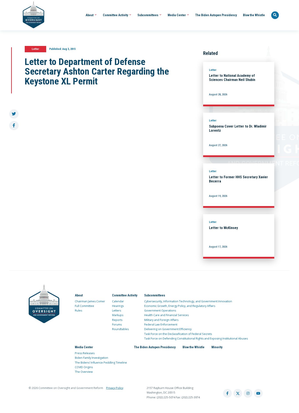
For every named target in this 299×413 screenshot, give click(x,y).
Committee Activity (116, 15)
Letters (116, 310)
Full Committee (84, 306)
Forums (117, 324)
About (90, 15)
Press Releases (85, 353)
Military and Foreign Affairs (161, 320)
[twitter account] (237, 393)
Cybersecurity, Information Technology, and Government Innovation (188, 301)
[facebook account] (227, 393)
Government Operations (160, 310)
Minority (216, 347)
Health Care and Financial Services (166, 315)
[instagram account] (248, 393)
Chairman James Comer (90, 301)
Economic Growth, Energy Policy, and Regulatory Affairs (179, 306)
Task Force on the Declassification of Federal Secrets (178, 334)
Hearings (118, 306)
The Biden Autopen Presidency (216, 15)
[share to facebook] (14, 125)
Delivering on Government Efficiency (168, 329)
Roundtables (120, 329)
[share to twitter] (14, 114)
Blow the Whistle (254, 15)
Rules (78, 310)
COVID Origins (84, 367)
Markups (117, 315)
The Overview (84, 372)
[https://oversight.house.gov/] (31, 15)
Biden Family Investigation (91, 358)
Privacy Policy (114, 388)
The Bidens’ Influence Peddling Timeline (101, 362)
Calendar (118, 301)
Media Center (177, 15)
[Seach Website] (275, 15)
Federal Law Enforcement (160, 324)
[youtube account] (258, 393)
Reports (117, 320)
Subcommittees (148, 15)
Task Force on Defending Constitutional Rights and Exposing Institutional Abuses (196, 338)
